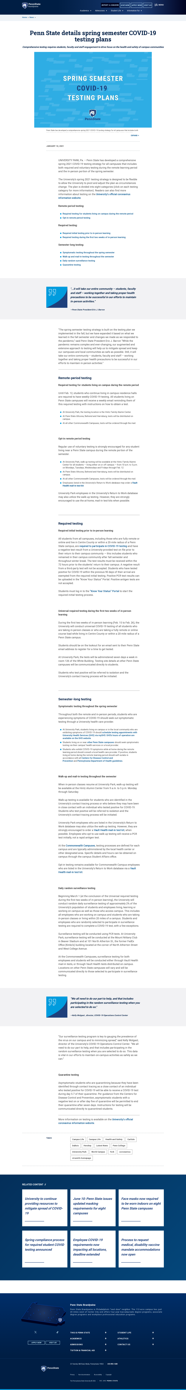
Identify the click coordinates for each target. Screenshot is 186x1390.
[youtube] (46, 1332)
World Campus (98, 1152)
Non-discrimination (84, 1374)
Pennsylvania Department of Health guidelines (100, 761)
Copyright (109, 1374)
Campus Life (78, 1139)
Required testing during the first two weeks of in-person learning (94, 237)
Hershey (87, 1145)
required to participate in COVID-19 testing (103, 546)
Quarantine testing (72, 264)
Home (24, 17)
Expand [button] (134, 135)
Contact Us (124, 1344)
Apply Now (137, 5)
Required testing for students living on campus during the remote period (98, 213)
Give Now (125, 5)
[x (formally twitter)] (35, 1332)
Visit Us (147, 5)
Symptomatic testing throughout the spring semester (89, 252)
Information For (133, 10)
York (112, 1152)
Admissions (100, 10)
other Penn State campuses (100, 742)
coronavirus (125, 1152)
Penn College (119, 1145)
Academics (84, 10)
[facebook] (30, 1332)
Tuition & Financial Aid (82, 1350)
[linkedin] (51, 1332)
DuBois (75, 1145)
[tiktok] (57, 1332)
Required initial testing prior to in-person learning (86, 233)
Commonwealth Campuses (80, 845)
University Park (79, 1152)
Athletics (123, 1339)
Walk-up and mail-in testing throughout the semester (88, 256)
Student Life (116, 10)
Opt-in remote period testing (76, 218)
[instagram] (40, 1332)
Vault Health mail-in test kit (109, 830)
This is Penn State (80, 1333)
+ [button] (105, 1332)
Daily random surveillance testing (79, 260)
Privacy (72, 1374)
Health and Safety (113, 1139)
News (31, 17)
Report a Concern (110, 5)
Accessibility (98, 1374)
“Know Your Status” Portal (104, 591)
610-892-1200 (112, 1364)
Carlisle (131, 1139)
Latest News (102, 1145)
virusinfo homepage (81, 1158)
